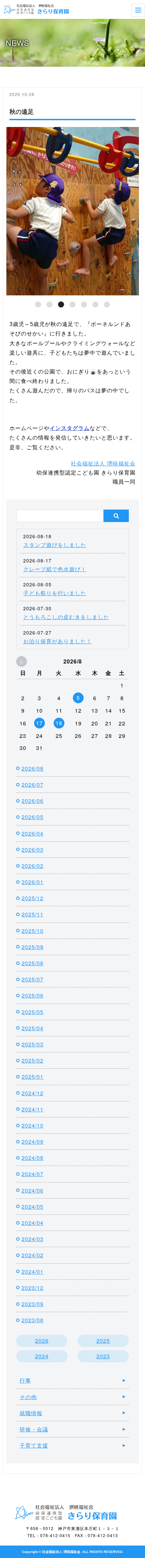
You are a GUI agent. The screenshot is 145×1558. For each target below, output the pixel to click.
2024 (42, 1356)
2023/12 (33, 1288)
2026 (42, 1340)
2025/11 (33, 914)
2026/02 (33, 866)
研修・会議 (34, 1429)
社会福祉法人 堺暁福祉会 (103, 463)
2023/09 (33, 1304)
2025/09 (33, 947)
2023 (103, 1356)
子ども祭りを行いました (54, 593)
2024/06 (33, 1190)
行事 (25, 1380)
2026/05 (33, 817)
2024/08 (33, 1158)
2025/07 (33, 979)
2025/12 (33, 898)
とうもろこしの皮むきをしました (66, 617)
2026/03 (33, 849)
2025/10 (33, 931)
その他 (28, 1397)
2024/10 (33, 1125)
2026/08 (33, 768)
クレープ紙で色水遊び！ (54, 569)
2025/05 (33, 1012)
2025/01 (33, 1076)
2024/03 (33, 1239)
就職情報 (31, 1413)
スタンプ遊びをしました (54, 545)
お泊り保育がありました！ (57, 641)
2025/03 (33, 1044)
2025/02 (33, 1060)
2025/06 (33, 995)
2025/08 (33, 963)
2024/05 (33, 1206)
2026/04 (33, 833)
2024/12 (33, 1093)
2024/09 (33, 1141)
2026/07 (33, 784)
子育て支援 (34, 1445)
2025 (103, 1340)
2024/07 (33, 1174)
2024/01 (33, 1271)
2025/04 (33, 1028)
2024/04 (33, 1223)
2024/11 (33, 1109)
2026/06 (33, 801)
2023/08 (33, 1320)
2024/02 (33, 1255)
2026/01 (33, 882)
